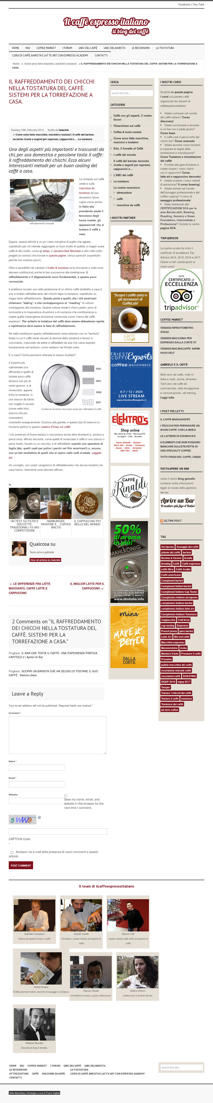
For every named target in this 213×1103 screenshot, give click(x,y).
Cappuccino (168, 620)
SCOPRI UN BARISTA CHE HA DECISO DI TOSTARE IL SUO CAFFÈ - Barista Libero (53, 673)
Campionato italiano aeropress (179, 597)
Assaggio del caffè (187, 547)
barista (187, 552)
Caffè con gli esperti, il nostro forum (133, 117)
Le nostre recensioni (127, 187)
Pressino (166, 659)
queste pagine (57, 255)
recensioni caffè (170, 676)
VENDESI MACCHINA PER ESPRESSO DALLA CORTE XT (178, 340)
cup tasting (167, 625)
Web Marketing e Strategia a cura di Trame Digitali (34, 1092)
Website (13, 794)
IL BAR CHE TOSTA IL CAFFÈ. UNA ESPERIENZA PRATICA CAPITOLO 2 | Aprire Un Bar (53, 655)
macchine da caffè (128, 205)
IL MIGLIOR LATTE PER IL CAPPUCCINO (87, 586)
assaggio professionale (175, 200)
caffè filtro (167, 569)
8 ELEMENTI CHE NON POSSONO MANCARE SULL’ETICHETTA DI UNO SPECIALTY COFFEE (180, 446)
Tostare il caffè (170, 698)
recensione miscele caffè (176, 670)
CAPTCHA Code (19, 839)
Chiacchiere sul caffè (127, 126)
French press (169, 631)
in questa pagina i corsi (176, 94)
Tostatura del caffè (172, 704)
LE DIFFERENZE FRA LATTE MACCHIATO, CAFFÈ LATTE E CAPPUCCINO (29, 588)
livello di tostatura (58, 268)
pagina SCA (168, 228)
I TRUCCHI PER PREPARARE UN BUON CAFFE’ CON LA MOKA (180, 428)
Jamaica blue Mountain (67, 251)
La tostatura (165, 48)
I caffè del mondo (125, 155)
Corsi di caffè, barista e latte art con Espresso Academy (50, 55)
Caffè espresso (191, 563)
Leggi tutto (167, 397)
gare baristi (186, 631)
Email (12, 777)
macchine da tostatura (86, 190)
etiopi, (46, 251)
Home (15, 48)
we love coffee (169, 710)
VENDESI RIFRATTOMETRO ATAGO (176, 330)
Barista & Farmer (171, 558)
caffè (120, 199)
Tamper (165, 687)
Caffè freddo (183, 569)
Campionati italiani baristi (176, 586)
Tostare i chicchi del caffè (176, 693)
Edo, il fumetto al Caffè (128, 148)
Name (12, 761)
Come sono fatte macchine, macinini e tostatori (51, 63)
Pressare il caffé (191, 653)
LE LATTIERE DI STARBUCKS (178, 436)
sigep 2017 (184, 681)
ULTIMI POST (173, 521)
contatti (101, 55)
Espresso (182, 625)
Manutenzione (169, 648)
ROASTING (189, 676)
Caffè (176, 563)
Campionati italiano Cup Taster (179, 592)
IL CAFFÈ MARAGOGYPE (175, 419)
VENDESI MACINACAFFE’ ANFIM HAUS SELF (180, 351)
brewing (166, 563)
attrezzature (124, 192)
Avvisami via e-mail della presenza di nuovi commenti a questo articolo (53, 854)
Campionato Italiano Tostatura (179, 614)
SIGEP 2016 (168, 681)
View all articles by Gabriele (45, 559)
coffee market (46, 48)
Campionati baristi (172, 580)
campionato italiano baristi (176, 603)
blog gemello (186, 479)
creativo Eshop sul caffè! (55, 427)
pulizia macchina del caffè (176, 665)
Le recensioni (141, 48)
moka (183, 648)
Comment (15, 713)
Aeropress (167, 547)
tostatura (186, 698)
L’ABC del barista (114, 48)
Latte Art (166, 637)
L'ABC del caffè (123, 175)
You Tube (198, 4)
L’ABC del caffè (88, 48)
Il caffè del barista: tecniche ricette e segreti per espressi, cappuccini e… (53, 137)
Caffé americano (171, 575)
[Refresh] (39, 817)
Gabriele (64, 130)
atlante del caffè (170, 552)
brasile (188, 558)
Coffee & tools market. (128, 132)
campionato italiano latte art (177, 608)
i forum (67, 48)
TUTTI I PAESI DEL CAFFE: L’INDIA (180, 457)
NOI (28, 48)
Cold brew (184, 620)
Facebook (184, 4)
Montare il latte (170, 653)
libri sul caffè (181, 637)
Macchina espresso (173, 642)
